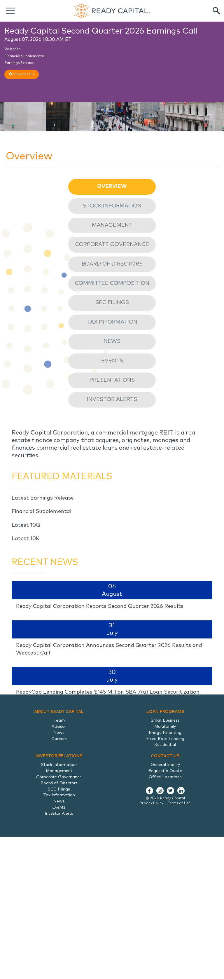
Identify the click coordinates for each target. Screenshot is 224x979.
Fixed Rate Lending (165, 739)
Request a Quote (165, 771)
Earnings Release (19, 63)
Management (112, 225)
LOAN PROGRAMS (165, 712)
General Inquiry (165, 765)
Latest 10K (25, 538)
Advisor (59, 727)
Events (112, 361)
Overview (112, 186)
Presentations (112, 380)
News (112, 341)
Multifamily (165, 727)
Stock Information (112, 206)
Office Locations (165, 777)
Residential (165, 745)
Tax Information (112, 322)
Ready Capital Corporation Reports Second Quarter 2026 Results (99, 606)
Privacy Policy (151, 803)
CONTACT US (165, 756)
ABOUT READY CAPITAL (59, 712)
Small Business (165, 720)
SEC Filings (112, 302)
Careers (59, 739)
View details (23, 74)
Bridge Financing (165, 733)
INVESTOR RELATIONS (59, 756)
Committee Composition (112, 283)
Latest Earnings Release (43, 498)
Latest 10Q (26, 525)
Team (59, 720)
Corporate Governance (112, 244)
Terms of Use (179, 803)
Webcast (12, 49)
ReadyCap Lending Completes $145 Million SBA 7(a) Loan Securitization (108, 692)
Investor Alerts (112, 399)
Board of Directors (112, 264)
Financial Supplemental (24, 56)
